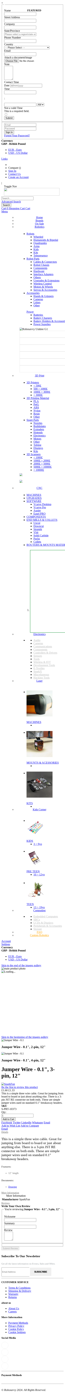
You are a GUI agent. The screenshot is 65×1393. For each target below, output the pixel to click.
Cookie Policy (16, 1329)
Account (6, 941)
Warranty (13, 1294)
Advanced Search (11, 201)
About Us (13, 1308)
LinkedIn (26, 1122)
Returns (12, 1297)
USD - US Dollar (18, 152)
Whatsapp (37, 1122)
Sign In (12, 170)
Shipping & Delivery (19, 1290)
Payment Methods (18, 1322)
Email (47, 1122)
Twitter (17, 1122)
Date (6, 85)
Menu (4, 211)
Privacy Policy (16, 1325)
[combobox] (17, 198)
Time (7, 88)
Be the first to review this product (19, 1087)
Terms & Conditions (19, 1287)
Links (4, 158)
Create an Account (18, 177)
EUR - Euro (15, 149)
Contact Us (14, 174)
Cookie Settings (17, 1332)
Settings (5, 944)
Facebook (6, 1122)
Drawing (12, 1187)
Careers (12, 1311)
